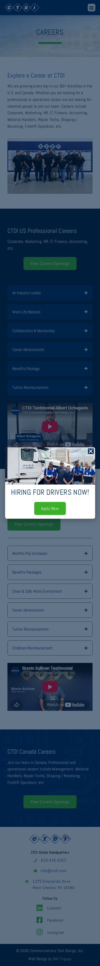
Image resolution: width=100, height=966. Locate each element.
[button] (91, 451)
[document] (50, 483)
